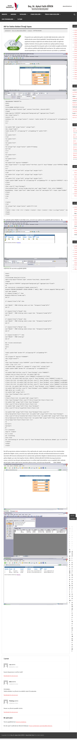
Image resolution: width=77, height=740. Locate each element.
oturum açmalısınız (21, 722)
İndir (16, 511)
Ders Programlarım (7, 19)
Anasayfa (4, 14)
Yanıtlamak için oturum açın (11, 675)
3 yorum (30, 30)
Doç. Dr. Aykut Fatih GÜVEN (19, 30)
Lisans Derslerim (35, 14)
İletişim (20, 19)
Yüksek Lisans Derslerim (52, 14)
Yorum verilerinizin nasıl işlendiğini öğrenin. (40, 725)
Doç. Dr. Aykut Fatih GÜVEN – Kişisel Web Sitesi (22, 735)
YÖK (75, 269)
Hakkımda (13, 14)
